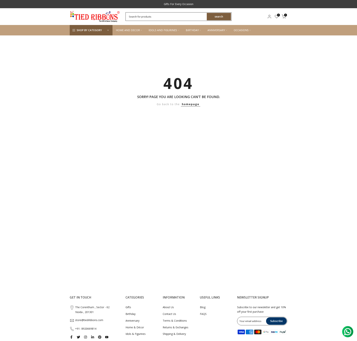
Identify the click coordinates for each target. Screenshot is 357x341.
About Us (168, 307)
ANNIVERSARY (216, 30)
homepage (190, 104)
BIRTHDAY (192, 30)
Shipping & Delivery (174, 334)
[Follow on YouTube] (106, 337)
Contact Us (169, 314)
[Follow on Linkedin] (92, 337)
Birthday (131, 314)
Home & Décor (135, 327)
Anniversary (132, 320)
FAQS (203, 314)
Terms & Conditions (175, 320)
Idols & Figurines (136, 334)
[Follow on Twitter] (78, 337)
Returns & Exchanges (175, 327)
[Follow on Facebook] (71, 337)
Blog (202, 307)
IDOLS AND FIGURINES (163, 30)
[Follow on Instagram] (85, 337)
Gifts (128, 307)
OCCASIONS (241, 30)
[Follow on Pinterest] (99, 337)
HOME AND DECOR (128, 30)
